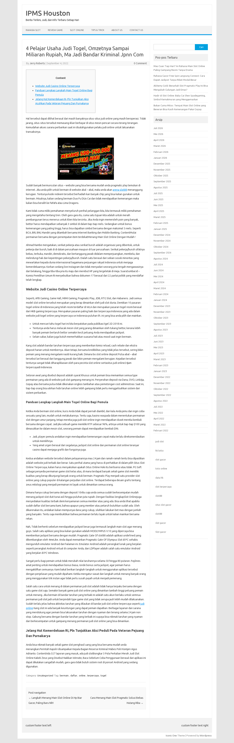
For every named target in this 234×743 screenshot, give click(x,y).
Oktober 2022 (161, 389)
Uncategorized (45, 675)
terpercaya (93, 675)
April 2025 (159, 211)
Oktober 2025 (161, 175)
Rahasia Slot (33, 30)
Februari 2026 (161, 152)
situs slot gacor (163, 504)
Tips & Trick (97, 30)
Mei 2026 (158, 134)
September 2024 (162, 252)
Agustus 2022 (161, 400)
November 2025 (162, 169)
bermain (64, 675)
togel (103, 675)
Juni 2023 (158, 341)
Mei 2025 (158, 205)
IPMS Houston (48, 13)
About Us (117, 30)
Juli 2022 (158, 406)
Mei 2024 (158, 276)
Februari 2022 (161, 430)
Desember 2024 (162, 235)
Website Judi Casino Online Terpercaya (57, 86)
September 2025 (162, 181)
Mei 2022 (158, 412)
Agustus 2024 (161, 258)
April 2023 (159, 353)
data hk (159, 477)
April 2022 (159, 418)
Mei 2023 (158, 347)
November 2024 (162, 240)
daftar (73, 675)
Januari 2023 (160, 371)
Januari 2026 (160, 157)
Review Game (55, 30)
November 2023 (162, 312)
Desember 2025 (162, 163)
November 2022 (162, 383)
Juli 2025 (158, 193)
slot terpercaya (163, 486)
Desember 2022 (162, 377)
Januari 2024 (160, 300)
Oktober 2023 (161, 317)
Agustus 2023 (161, 329)
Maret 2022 (160, 424)
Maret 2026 (160, 146)
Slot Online (77, 30)
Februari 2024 (161, 294)
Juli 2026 (158, 128)
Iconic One (171, 735)
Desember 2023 (162, 306)
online (82, 675)
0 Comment (140, 63)
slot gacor (160, 459)
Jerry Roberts (37, 63)
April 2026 (159, 140)
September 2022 (162, 395)
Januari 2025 (160, 229)
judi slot (159, 441)
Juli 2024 (158, 264)
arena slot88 (120, 189)
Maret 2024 (160, 288)
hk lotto (159, 450)
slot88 (158, 495)
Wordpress (206, 735)
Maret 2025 (160, 217)
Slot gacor (160, 532)
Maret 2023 (160, 359)
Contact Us (136, 30)
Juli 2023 (158, 335)
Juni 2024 (158, 270)
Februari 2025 (161, 223)
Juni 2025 (158, 199)
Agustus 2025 (161, 187)
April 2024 (159, 282)
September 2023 (162, 323)
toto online (161, 468)
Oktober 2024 (161, 246)
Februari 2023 (161, 365)
